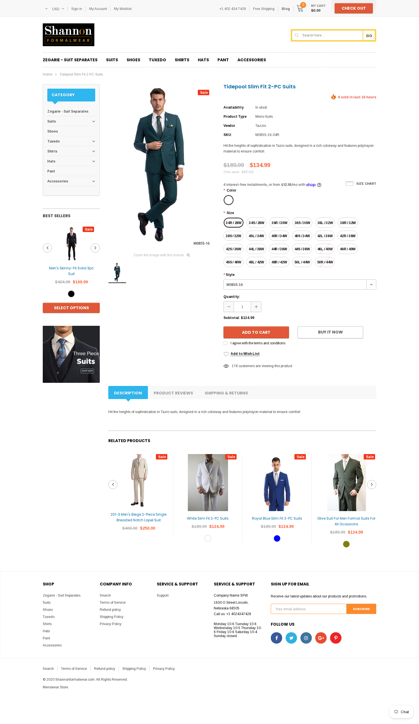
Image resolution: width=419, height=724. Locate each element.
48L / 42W (256, 262)
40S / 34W (302, 236)
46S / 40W (233, 262)
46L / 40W (325, 249)
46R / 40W (347, 249)
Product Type (234, 117)
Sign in (76, 9)
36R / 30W (279, 223)
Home (47, 74)
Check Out (354, 8)
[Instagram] (306, 638)
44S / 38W (302, 249)
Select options (71, 308)
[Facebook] (276, 638)
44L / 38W (256, 249)
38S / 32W (233, 236)
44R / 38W (279, 249)
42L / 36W (325, 236)
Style (229, 275)
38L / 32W (325, 223)
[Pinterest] (335, 638)
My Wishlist (122, 9)
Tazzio (260, 126)
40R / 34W (279, 236)
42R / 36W (347, 236)
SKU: (227, 135)
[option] (71, 270)
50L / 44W (302, 262)
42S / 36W (233, 249)
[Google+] (321, 638)
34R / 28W (233, 223)
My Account (98, 9)
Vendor (229, 126)
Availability (233, 107)
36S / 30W (302, 223)
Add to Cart (256, 332)
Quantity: (231, 297)
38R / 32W (348, 223)
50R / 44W (325, 262)
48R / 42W (279, 262)
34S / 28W (256, 223)
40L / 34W (256, 236)
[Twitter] (291, 638)
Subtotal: (231, 318)
